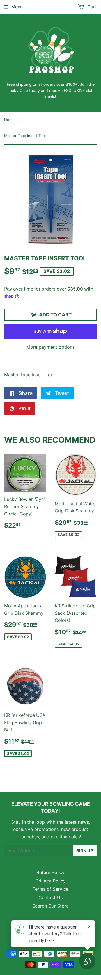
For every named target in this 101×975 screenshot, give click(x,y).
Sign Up (84, 850)
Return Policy (50, 872)
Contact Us (50, 897)
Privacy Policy (51, 881)
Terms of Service (50, 889)
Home (9, 119)
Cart (91, 7)
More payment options (50, 347)
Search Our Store (50, 906)
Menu (17, 7)
